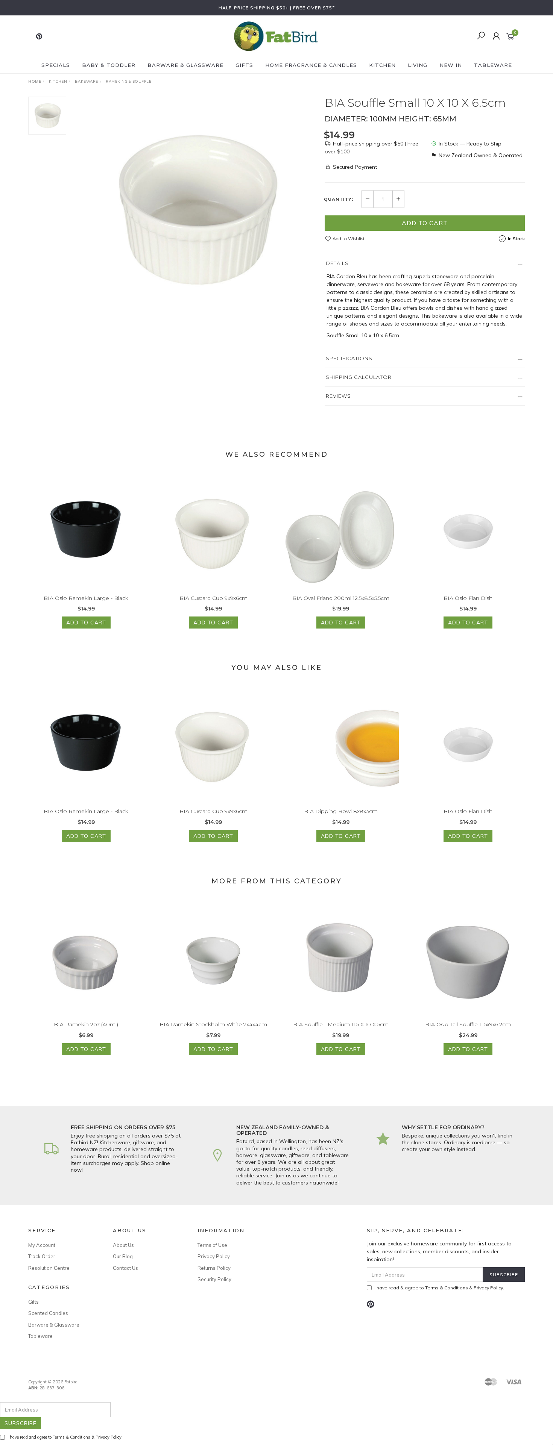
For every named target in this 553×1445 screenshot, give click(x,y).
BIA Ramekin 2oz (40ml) (86, 1024)
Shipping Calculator (359, 377)
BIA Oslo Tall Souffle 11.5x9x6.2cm (468, 1024)
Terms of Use (212, 1245)
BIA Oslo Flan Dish (468, 598)
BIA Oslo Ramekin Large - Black (86, 598)
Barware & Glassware (185, 65)
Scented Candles (48, 1313)
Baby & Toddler (108, 65)
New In (450, 65)
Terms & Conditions (446, 1288)
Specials (55, 65)
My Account (41, 1245)
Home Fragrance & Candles (311, 65)
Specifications (349, 358)
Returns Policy (214, 1268)
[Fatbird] (276, 35)
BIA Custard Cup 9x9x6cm (213, 598)
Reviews (338, 396)
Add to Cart (425, 223)
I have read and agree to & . (65, 1437)
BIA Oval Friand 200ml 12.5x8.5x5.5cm (340, 598)
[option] (195, 209)
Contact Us (125, 1268)
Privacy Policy (214, 1256)
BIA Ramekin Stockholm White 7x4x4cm (213, 1024)
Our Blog (123, 1256)
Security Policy (214, 1279)
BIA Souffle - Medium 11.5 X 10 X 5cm (341, 1024)
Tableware (493, 65)
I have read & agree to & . (439, 1288)
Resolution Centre (49, 1268)
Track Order (41, 1256)
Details (337, 263)
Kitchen (382, 65)
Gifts (244, 65)
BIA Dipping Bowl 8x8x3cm (341, 811)
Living (417, 65)
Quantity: (338, 199)
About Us (123, 1245)
